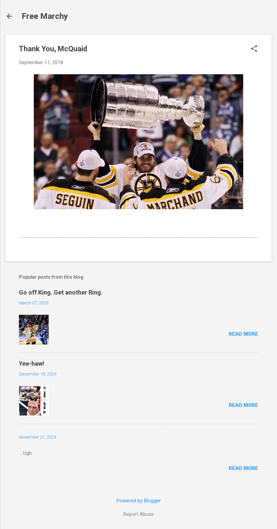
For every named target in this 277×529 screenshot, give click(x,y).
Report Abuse (138, 514)
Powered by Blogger (139, 501)
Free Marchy (45, 16)
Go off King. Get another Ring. (61, 292)
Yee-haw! (31, 363)
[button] (254, 49)
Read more (243, 334)
